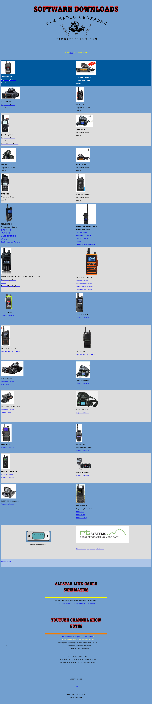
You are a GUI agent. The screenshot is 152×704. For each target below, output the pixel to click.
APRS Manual (5, 384)
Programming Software (7, 315)
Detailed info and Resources (84, 289)
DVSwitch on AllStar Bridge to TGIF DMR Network (77, 636)
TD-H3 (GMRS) (80, 515)
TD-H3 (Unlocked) (81, 518)
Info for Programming (7, 474)
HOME (76, 686)
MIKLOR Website (6, 561)
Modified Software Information (84, 286)
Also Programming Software (84, 283)
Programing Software (82, 280)
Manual (3, 283)
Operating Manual (6, 412)
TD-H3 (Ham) (80, 512)
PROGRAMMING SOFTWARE (10, 351)
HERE (71, 53)
